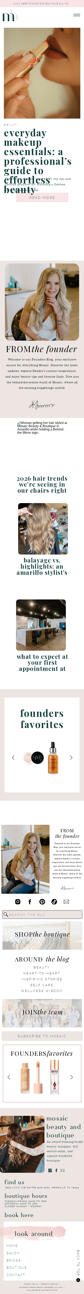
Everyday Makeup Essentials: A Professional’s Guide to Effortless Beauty (38, 161)
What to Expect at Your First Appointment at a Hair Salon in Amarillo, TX (42, 668)
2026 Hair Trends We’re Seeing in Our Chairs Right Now (42, 487)
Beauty (11, 124)
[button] (77, 15)
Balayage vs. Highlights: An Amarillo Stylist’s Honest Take (42, 569)
